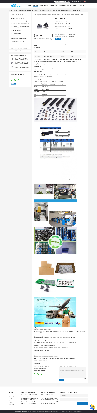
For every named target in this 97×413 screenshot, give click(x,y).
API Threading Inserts (16, 33)
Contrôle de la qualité (65, 5)
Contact (75, 5)
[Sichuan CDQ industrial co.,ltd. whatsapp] (15, 80)
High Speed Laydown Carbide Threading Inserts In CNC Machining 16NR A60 (29, 402)
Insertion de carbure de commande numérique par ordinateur (19, 17)
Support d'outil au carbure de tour (18, 48)
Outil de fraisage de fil (16, 30)
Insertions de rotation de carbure (18, 36)
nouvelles (81, 5)
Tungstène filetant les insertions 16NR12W (67, 358)
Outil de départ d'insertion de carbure (19, 44)
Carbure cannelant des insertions (18, 38)
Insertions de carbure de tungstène (19, 23)
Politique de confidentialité (20, 411)
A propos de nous (44, 5)
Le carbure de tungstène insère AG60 (40, 360)
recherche (68, 1)
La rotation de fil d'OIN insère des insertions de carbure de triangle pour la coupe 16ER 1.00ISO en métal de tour (22, 67)
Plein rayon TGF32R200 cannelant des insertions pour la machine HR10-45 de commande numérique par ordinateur (49, 399)
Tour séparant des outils (16, 41)
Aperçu (29, 5)
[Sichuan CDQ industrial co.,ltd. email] (12, 80)
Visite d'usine (53, 5)
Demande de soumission (76, 1)
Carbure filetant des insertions (24, 10)
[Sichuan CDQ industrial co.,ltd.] (16, 6)
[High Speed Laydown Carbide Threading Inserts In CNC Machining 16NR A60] (12, 62)
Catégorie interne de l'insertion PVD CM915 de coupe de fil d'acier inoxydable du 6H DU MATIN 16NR (30, 395)
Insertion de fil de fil (15, 50)
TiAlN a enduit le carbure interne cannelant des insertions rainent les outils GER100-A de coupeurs (49, 395)
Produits (35, 5)
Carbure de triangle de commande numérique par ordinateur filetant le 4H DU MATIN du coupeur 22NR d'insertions (22, 59)
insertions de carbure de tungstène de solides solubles (49, 358)
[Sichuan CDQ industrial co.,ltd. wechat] (19, 80)
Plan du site (11, 404)
